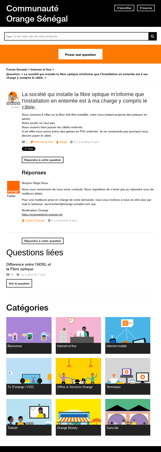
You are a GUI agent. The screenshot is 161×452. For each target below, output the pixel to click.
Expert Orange (35, 220)
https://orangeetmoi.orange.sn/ (42, 214)
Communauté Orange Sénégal (37, 13)
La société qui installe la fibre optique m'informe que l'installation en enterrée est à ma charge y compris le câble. (84, 100)
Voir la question (19, 283)
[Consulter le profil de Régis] (13, 102)
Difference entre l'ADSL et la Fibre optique (28, 266)
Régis (63, 142)
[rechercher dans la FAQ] (152, 36)
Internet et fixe (43, 142)
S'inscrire (146, 8)
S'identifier (124, 8)
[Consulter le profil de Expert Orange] (13, 192)
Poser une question (80, 54)
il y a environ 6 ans (64, 220)
